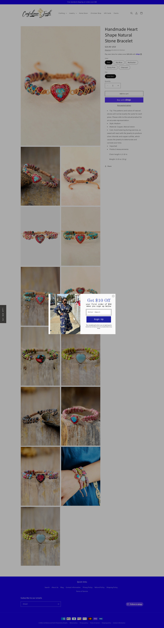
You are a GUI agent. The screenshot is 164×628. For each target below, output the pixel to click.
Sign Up (98, 319)
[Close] (113, 296)
